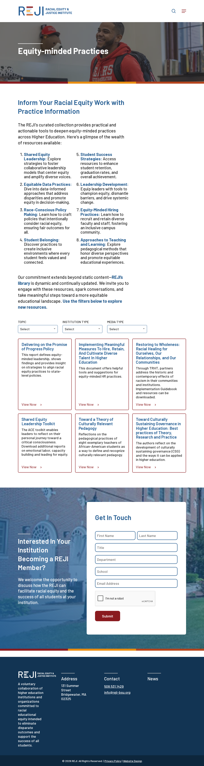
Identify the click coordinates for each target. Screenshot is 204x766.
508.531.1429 (114, 686)
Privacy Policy (113, 761)
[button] (184, 11)
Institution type (76, 322)
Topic (22, 322)
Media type (115, 322)
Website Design (132, 761)
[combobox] (82, 329)
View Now (29, 404)
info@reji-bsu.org (117, 692)
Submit (107, 616)
